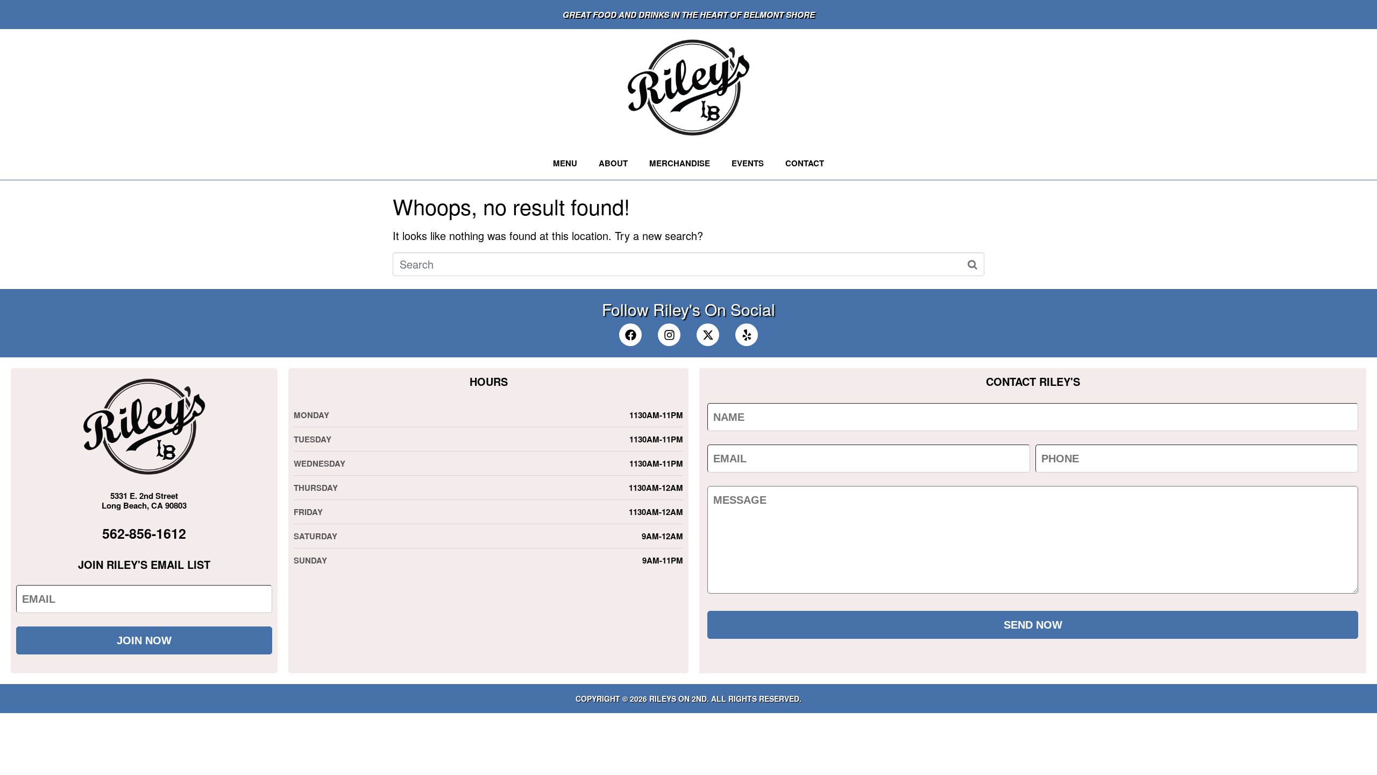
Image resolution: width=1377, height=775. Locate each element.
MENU (565, 163)
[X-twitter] (708, 334)
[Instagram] (669, 334)
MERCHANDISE (679, 163)
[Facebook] (630, 334)
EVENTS (748, 163)
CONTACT (804, 163)
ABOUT (613, 163)
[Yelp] (746, 334)
